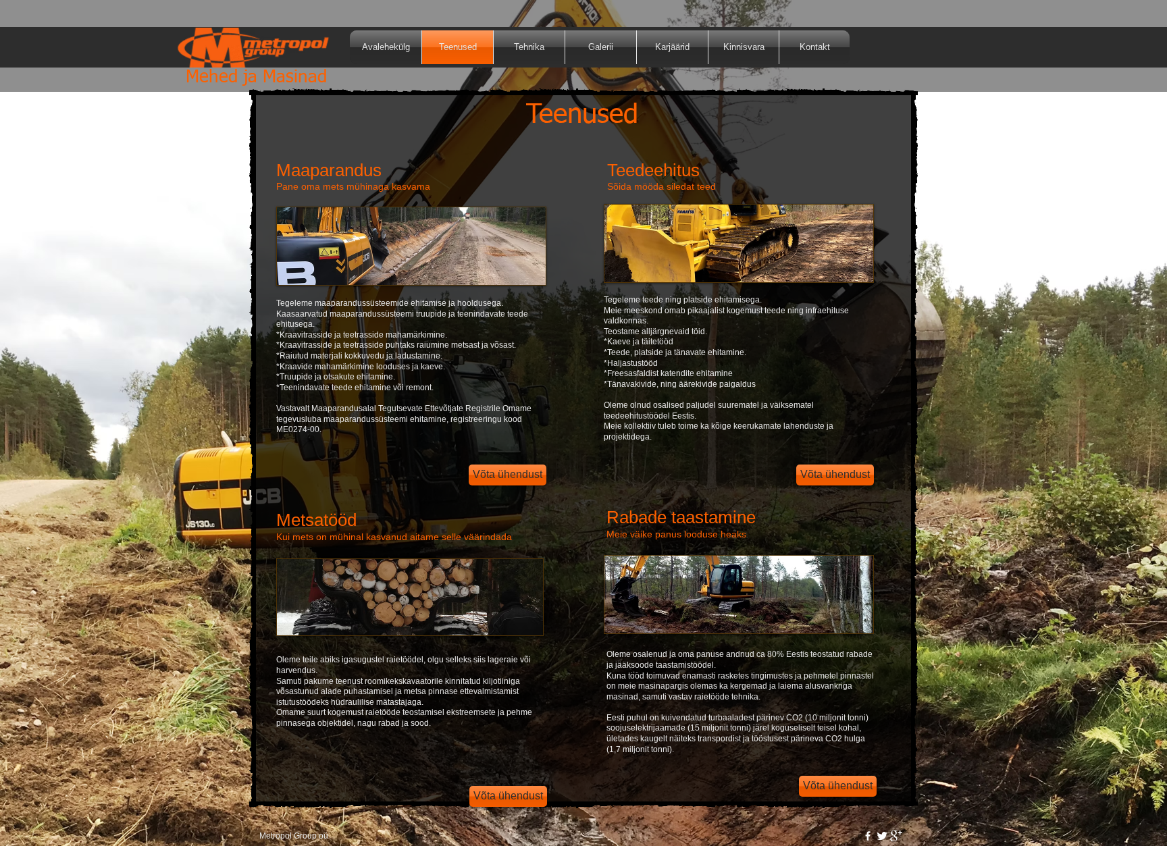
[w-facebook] (868, 836)
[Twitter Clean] (882, 836)
